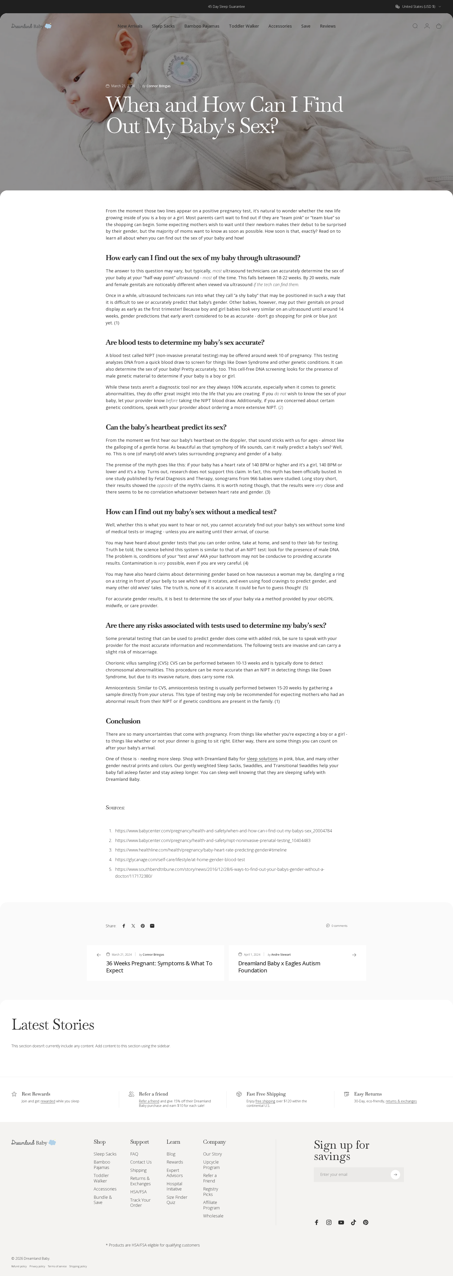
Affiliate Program (211, 1205)
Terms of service (57, 1266)
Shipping (138, 1170)
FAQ (134, 1154)
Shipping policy (78, 1266)
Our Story (212, 1154)
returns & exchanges (401, 1101)
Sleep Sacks (105, 1154)
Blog (171, 1154)
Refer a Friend (210, 1178)
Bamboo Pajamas (102, 1164)
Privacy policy (37, 1266)
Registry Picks (210, 1191)
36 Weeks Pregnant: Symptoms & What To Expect (159, 966)
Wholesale (213, 1216)
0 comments (339, 926)
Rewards (175, 1162)
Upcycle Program (211, 1164)
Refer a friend (149, 1101)
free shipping (265, 1101)
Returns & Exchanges (140, 1181)
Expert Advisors (175, 1173)
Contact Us (141, 1162)
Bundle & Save (103, 1199)
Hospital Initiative (174, 1186)
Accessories (105, 1189)
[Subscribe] (395, 1174)
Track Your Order (140, 1202)
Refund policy (19, 1266)
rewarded (48, 1101)
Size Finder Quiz (177, 1199)
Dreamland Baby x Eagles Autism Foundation (279, 966)
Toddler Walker (101, 1178)
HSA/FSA (138, 1191)
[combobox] (419, 6)
